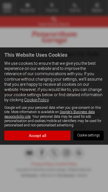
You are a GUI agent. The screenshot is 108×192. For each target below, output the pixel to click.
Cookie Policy (36, 100)
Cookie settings (88, 135)
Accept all (37, 135)
